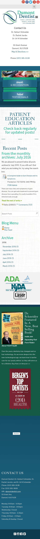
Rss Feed (8, 230)
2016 (4, 242)
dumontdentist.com (13, 491)
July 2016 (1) (8, 254)
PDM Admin (12, 185)
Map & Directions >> (20, 51)
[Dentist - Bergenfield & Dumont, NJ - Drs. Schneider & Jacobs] (18, 17)
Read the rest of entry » (12, 200)
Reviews (16, 433)
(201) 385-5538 (23, 58)
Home (6, 228)
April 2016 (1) (8, 262)
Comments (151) (25, 205)
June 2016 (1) (8, 258)
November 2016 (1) (10, 246)
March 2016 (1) (9, 266)
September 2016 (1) (11, 250)
